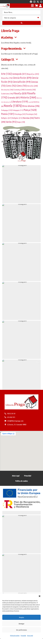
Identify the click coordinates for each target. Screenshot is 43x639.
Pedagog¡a (6, 110)
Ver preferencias (21, 630)
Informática (7, 102)
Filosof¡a (19, 93)
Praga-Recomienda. (11, 48)
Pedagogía (17, 110)
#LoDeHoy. (7, 37)
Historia (28, 97)
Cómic (22, 85)
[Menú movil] (32, 5)
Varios (11, 121)
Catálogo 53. (8, 59)
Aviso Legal (30, 635)
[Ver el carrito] (36, 5)
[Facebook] (31, 2)
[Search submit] (21, 23)
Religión (17, 118)
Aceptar (21, 617)
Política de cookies (14, 635)
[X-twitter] (38, 2)
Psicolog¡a (20, 114)
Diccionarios (7, 89)
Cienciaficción (22, 81)
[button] (39, 596)
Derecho (32, 86)
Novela (13, 106)
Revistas (28, 118)
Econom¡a (19, 89)
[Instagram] (34, 2)
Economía (30, 89)
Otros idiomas (31, 105)
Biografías (6, 78)
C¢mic (11, 85)
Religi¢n (6, 118)
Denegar (21, 624)
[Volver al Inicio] (5, 5)
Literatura (19, 101)
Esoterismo (7, 93)
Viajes (21, 122)
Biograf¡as (33, 74)
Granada (14, 97)
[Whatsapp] (41, 2)
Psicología (31, 114)
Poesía (7, 113)
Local (30, 102)
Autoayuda (19, 73)
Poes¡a (30, 109)
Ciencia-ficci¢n (22, 77)
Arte (6, 73)
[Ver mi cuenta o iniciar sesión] (40, 5)
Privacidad (23, 635)
